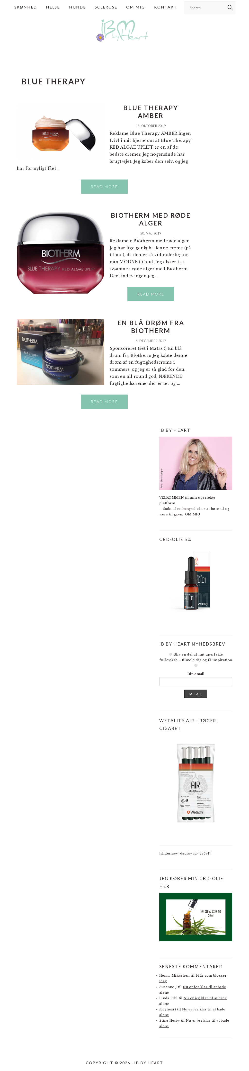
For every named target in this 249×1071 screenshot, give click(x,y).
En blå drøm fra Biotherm (150, 326)
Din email (195, 674)
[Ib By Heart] (125, 43)
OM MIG (192, 514)
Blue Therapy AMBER (150, 111)
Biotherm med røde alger (151, 219)
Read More (104, 186)
